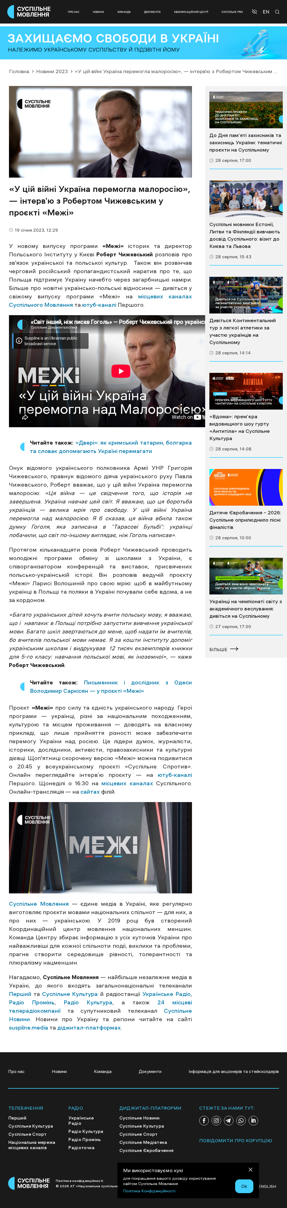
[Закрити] (251, 1170)
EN (266, 12)
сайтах (90, 792)
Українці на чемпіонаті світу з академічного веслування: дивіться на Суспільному (245, 609)
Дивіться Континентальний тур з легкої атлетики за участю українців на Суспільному (242, 331)
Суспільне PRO (232, 12)
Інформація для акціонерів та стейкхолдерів (234, 1071)
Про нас (73, 12)
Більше (218, 649)
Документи (152, 12)
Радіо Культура (88, 1002)
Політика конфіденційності (79, 1181)
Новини (98, 12)
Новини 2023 (52, 71)
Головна (19, 71)
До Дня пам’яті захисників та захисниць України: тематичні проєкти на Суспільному (245, 142)
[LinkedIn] (253, 1120)
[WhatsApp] (241, 1120)
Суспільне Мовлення (39, 904)
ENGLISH (267, 1186)
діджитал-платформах (88, 1027)
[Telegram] (228, 1120)
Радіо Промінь (31, 1002)
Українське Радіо (166, 994)
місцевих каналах (127, 783)
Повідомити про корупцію (235, 1140)
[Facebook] (204, 1120)
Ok (244, 1186)
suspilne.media (28, 1027)
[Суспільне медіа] (246, 110)
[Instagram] (216, 1120)
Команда (124, 12)
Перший (20, 994)
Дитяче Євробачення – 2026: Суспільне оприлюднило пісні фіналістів (245, 520)
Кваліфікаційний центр (191, 12)
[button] (255, 12)
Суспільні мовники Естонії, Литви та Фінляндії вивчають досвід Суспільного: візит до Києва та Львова (244, 235)
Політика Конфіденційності (149, 1191)
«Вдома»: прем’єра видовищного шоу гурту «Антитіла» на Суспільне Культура (239, 427)
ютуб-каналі (99, 305)
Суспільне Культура (70, 994)
